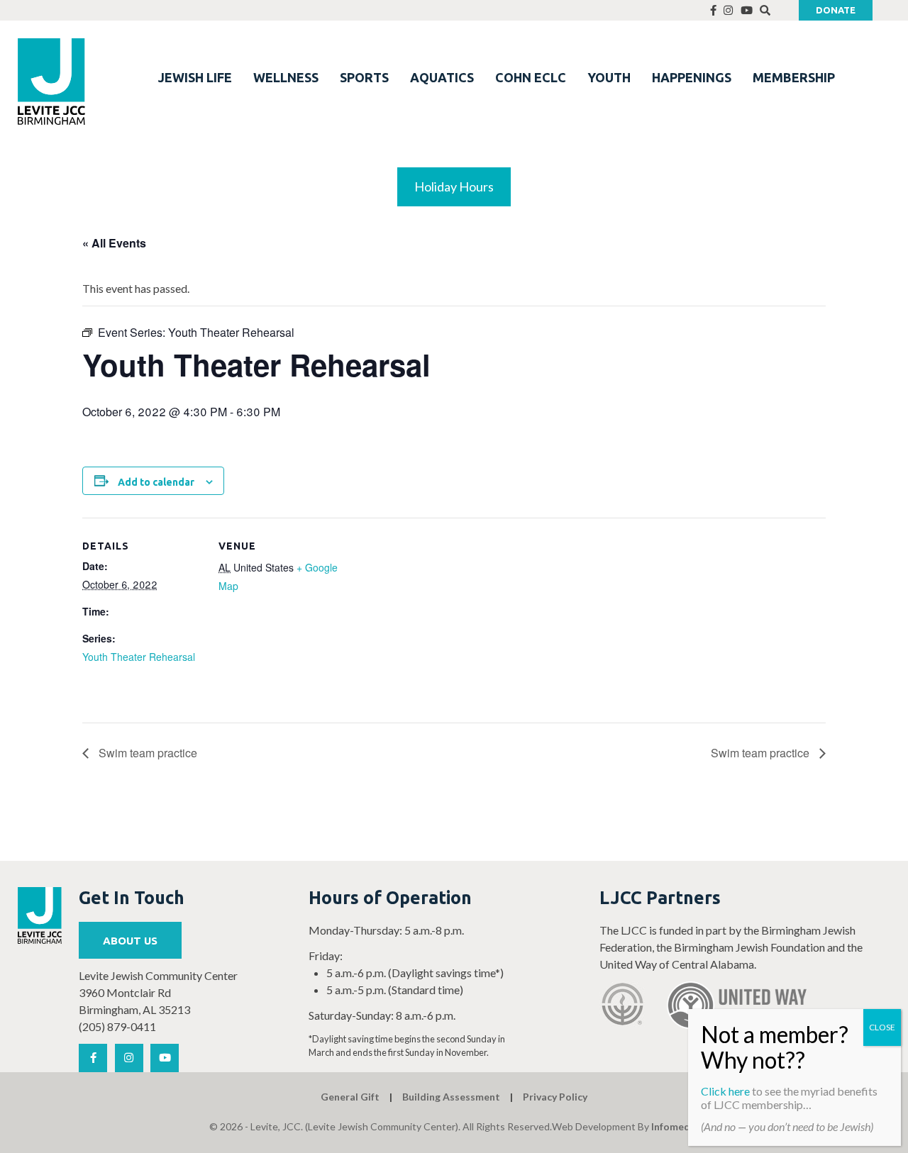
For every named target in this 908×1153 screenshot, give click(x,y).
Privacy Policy (555, 1097)
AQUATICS (442, 77)
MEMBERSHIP (794, 77)
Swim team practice (146, 753)
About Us (130, 941)
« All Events (114, 243)
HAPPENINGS (691, 77)
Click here (725, 1091)
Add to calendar (156, 482)
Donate (836, 10)
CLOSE (882, 1027)
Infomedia (675, 1126)
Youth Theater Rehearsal (138, 657)
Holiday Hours (454, 186)
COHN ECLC (530, 77)
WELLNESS (286, 77)
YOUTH (609, 77)
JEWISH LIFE (195, 77)
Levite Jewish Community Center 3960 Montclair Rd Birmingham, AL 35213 (158, 992)
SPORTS (364, 77)
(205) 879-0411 (117, 1026)
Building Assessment (451, 1097)
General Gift (350, 1097)
